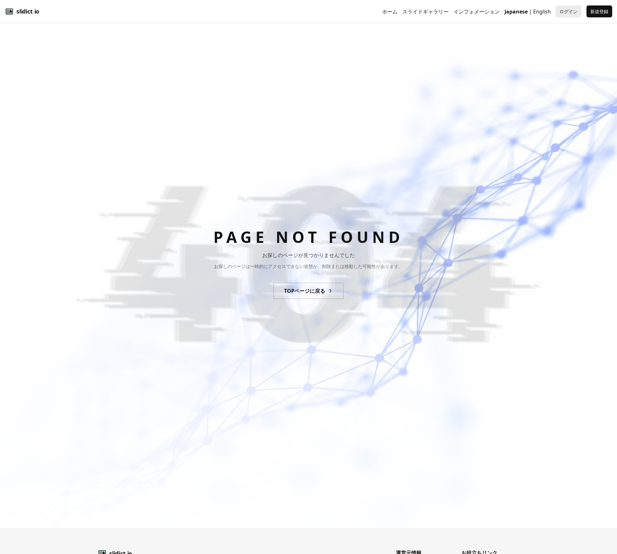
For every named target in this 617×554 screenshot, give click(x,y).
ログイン (568, 11)
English (542, 11)
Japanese (516, 11)
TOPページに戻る (304, 290)
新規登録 (599, 11)
